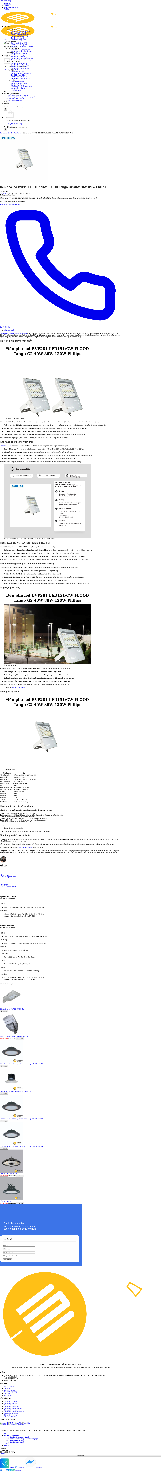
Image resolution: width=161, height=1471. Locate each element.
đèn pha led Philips (18, 687)
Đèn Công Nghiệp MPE (19, 43)
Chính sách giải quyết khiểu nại (14, 1411)
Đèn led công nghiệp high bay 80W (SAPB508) (15, 1091)
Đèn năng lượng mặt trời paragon (22, 58)
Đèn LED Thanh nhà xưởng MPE (22, 46)
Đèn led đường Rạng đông (20, 65)
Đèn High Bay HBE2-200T (9, 1174)
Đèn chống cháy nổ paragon (20, 50)
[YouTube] (18, 1423)
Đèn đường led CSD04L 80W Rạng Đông (14, 1036)
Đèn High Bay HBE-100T (8, 1201)
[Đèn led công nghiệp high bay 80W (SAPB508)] (11, 1090)
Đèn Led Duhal (12, 29)
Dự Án (6, 92)
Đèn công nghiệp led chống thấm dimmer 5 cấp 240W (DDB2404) (21, 1064)
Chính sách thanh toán (11, 1405)
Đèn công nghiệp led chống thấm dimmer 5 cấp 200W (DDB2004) (21, 1119)
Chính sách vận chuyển (11, 1406)
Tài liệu (6, 9)
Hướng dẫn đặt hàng (11, 1413)
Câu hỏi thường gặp (10, 1415)
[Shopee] (4, 1425)
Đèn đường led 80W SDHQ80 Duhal (12, 1009)
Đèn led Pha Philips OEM (19, 77)
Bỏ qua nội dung (5, 1)
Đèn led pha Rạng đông (19, 66)
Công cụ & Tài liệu (10, 1416)
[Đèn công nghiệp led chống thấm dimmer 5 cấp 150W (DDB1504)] (11, 1144)
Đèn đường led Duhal (18, 33)
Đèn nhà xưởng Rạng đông (20, 68)
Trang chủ (3, 133)
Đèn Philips (11, 80)
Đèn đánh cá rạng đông (19, 63)
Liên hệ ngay (4, 193)
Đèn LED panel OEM (18, 75)
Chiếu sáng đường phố (15, 100)
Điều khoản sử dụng (10, 1401)
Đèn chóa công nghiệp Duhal (21, 31)
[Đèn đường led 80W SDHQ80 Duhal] (11, 1007)
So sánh (2, 1454)
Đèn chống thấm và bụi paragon (21, 51)
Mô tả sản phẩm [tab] (9, 330)
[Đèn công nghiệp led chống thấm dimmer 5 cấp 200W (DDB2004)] (11, 1117)
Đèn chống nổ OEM (17, 71)
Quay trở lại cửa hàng (14, 124)
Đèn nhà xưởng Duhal (18, 40)
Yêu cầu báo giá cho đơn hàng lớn (11, 204)
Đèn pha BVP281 (6, 446)
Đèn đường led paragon (19, 53)
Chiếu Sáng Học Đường (15, 98)
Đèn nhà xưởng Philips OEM (20, 78)
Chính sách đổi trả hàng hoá (13, 1408)
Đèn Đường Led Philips (19, 83)
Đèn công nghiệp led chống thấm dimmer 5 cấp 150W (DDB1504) (21, 1146)
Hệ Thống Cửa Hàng (11, 7)
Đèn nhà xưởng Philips (19, 88)
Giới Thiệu (7, 4)
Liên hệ (6, 5)
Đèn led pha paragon (18, 56)
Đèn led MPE (11, 41)
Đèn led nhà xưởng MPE (19, 45)
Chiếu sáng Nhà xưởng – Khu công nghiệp (21, 97)
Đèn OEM (10, 70)
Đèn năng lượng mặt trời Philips (22, 87)
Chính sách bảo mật (10, 1403)
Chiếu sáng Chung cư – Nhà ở (17, 95)
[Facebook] (4, 1423)
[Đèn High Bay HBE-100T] (11, 1199)
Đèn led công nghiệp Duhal (20, 34)
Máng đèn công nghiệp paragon (21, 60)
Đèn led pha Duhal (17, 38)
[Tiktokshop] (19, 1425)
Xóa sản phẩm (80, 1455)
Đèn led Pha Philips (17, 85)
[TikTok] (11, 1423)
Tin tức (6, 102)
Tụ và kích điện (16, 90)
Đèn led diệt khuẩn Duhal (19, 36)
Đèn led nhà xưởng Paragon (20, 55)
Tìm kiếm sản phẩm (10, 107)
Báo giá (6, 103)
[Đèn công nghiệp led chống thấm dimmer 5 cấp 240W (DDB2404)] (11, 1062)
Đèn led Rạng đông (13, 61)
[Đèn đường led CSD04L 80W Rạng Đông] (11, 1035)
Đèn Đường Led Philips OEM (21, 73)
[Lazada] (11, 1425)
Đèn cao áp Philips (17, 82)
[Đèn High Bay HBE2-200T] (11, 1172)
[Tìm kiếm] (5, 109)
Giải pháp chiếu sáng (11, 93)
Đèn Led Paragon (13, 48)
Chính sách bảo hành (11, 1410)
